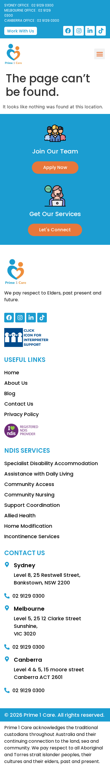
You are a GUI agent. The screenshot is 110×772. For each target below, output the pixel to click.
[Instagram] (79, 31)
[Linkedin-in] (90, 31)
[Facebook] (68, 31)
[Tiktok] (101, 31)
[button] (99, 54)
